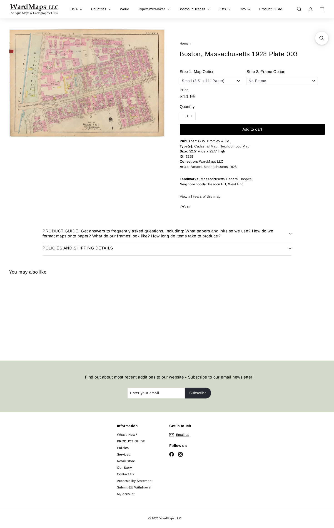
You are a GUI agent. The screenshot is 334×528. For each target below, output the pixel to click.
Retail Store (126, 461)
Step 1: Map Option (197, 72)
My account (126, 494)
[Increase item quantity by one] (191, 116)
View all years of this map (200, 196)
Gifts (223, 9)
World (124, 9)
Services (123, 454)
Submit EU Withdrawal (134, 487)
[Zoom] (86, 83)
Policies (123, 448)
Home (184, 43)
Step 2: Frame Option (266, 72)
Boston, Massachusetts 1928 (214, 167)
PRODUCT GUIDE (131, 441)
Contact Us (125, 474)
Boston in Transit (192, 9)
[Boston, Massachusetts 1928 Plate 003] (33, 314)
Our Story (124, 467)
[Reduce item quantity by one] (184, 116)
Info (243, 9)
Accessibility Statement (134, 481)
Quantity (187, 107)
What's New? (127, 434)
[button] (321, 38)
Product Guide (270, 9)
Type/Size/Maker (152, 9)
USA (74, 9)
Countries (99, 9)
